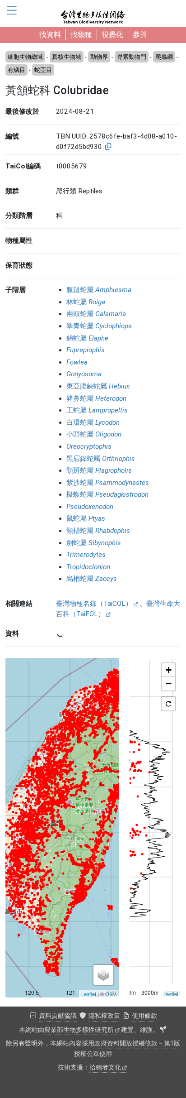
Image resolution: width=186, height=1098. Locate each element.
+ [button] (169, 670)
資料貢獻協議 (58, 1016)
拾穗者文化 (105, 1067)
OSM (110, 993)
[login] (163, 1030)
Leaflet (88, 993)
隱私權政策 (104, 1016)
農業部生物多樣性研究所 (79, 1030)
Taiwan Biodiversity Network (93, 13)
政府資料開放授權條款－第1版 (137, 1043)
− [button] (169, 683)
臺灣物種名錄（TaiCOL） (94, 603)
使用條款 (144, 1016)
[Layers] (103, 975)
